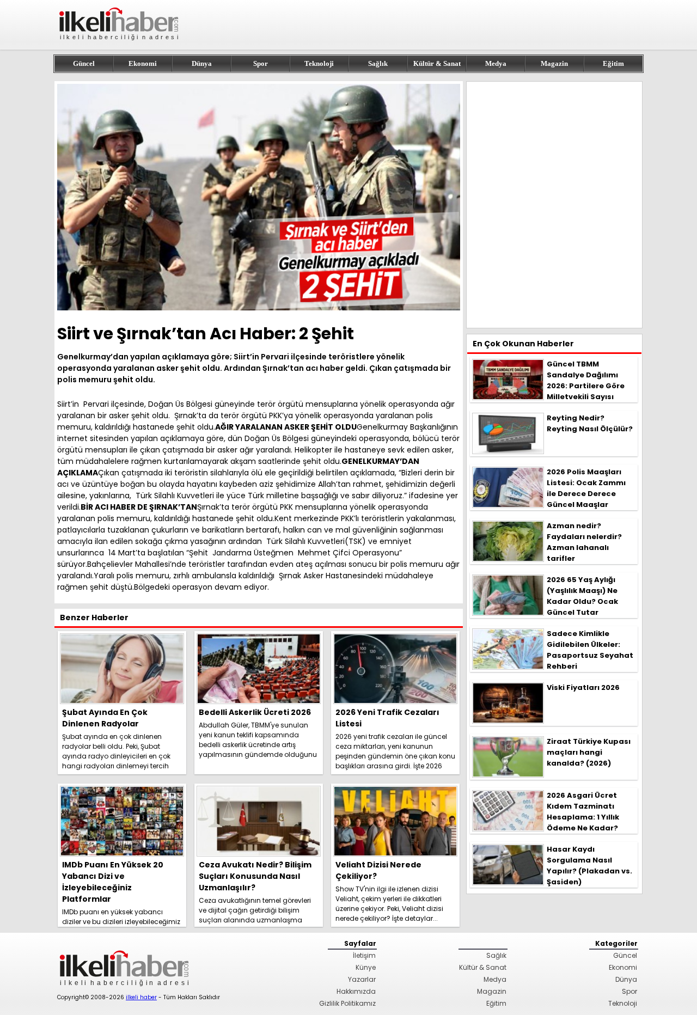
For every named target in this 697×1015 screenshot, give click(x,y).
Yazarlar (362, 979)
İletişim (364, 955)
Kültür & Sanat (437, 63)
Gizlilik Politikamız (347, 1003)
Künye (366, 967)
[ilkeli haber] (119, 45)
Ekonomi (143, 63)
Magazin (554, 63)
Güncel (84, 63)
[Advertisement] (554, 204)
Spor (260, 63)
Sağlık (378, 63)
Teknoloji (319, 63)
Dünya (202, 63)
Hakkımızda (356, 991)
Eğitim (613, 63)
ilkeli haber (141, 997)
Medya (495, 63)
